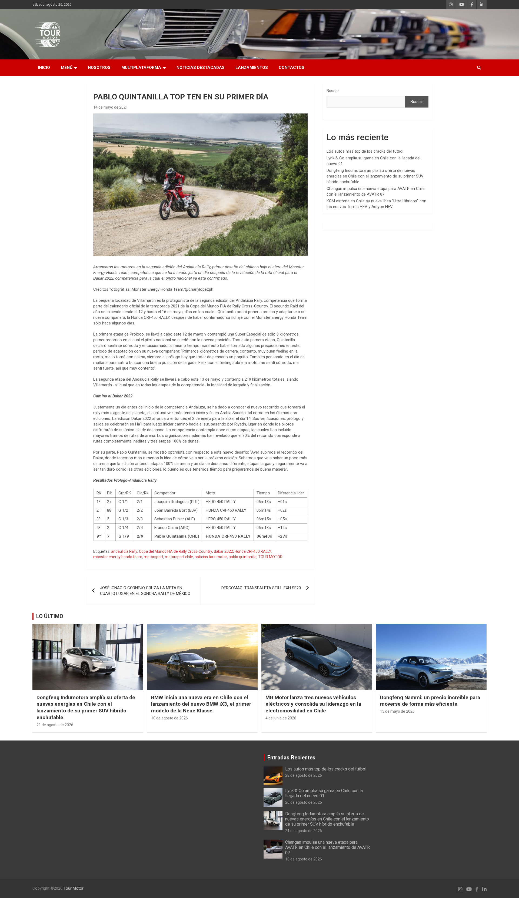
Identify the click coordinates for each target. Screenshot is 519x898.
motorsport (153, 557)
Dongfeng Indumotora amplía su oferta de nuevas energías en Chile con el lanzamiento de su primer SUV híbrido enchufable (375, 176)
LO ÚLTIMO (49, 616)
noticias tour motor (211, 557)
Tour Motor (74, 888)
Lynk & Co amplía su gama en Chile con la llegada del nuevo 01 (324, 793)
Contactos (291, 67)
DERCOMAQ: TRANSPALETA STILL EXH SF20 (261, 587)
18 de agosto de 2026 (303, 859)
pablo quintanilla (243, 557)
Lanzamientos (251, 67)
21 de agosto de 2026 (54, 725)
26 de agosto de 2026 (303, 802)
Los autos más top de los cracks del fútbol (365, 151)
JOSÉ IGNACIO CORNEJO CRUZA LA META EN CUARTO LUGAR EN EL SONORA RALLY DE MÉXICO (145, 590)
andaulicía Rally (124, 551)
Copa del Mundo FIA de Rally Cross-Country (175, 551)
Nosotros (99, 67)
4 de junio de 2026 (280, 718)
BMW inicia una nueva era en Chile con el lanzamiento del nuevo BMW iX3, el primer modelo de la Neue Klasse (201, 704)
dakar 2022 (223, 551)
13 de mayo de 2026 (397, 711)
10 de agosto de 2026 (169, 718)
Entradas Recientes (291, 757)
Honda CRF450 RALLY (253, 551)
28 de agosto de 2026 (303, 775)
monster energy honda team (117, 557)
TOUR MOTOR (270, 557)
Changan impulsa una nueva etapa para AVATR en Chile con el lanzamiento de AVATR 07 (327, 847)
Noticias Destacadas (201, 67)
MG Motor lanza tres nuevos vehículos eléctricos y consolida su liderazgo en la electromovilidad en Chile (313, 704)
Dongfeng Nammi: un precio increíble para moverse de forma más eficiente (430, 700)
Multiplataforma (141, 67)
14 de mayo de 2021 (110, 107)
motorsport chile (179, 557)
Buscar (333, 90)
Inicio (44, 67)
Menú (66, 67)
